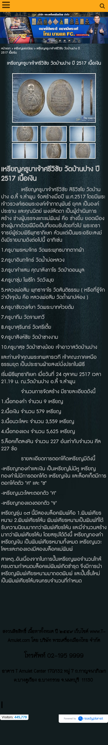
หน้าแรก (6, 48)
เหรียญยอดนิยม (23, 48)
